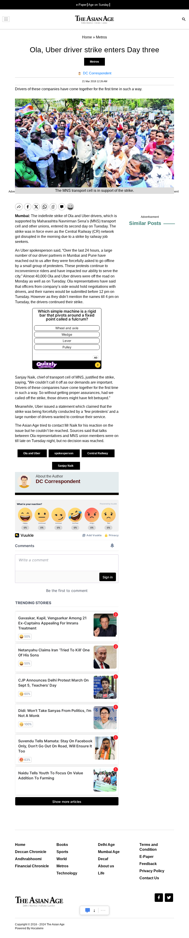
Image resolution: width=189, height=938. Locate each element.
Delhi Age (106, 845)
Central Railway (98, 453)
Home (20, 845)
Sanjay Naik (66, 465)
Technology (66, 873)
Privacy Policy (151, 871)
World (61, 859)
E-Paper (146, 857)
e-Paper (81, 4)
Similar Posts (145, 223)
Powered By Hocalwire (29, 928)
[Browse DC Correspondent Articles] (24, 481)
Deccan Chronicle (30, 852)
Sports (62, 852)
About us (106, 866)
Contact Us (149, 878)
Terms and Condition (148, 847)
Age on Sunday (98, 4)
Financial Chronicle (32, 866)
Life (101, 873)
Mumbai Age (109, 852)
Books (62, 845)
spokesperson (64, 453)
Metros (94, 61)
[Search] (184, 19)
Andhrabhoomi (28, 859)
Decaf (103, 859)
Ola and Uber (32, 453)
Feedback (148, 864)
